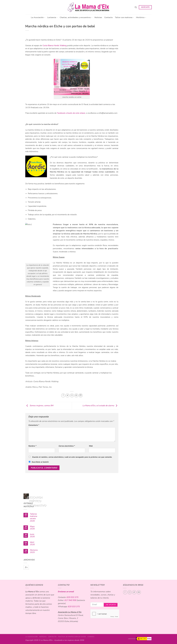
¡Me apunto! (110, 605)
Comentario (33, 425)
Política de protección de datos (72, 637)
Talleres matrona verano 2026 (33, 517)
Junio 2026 (32, 535)
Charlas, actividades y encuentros (75, 17)
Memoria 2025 (33, 551)
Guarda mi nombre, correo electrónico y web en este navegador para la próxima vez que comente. (72, 457)
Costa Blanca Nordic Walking (55, 45)
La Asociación (37, 17)
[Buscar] (136, 7)
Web (91, 446)
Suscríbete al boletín (40, 462)
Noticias (98, 17)
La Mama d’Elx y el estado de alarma (98, 405)
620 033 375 (72, 597)
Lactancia (51, 17)
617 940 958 (70, 600)
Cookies (90, 637)
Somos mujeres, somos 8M (41, 405)
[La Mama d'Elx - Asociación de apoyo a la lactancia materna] (89, 7)
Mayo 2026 (32, 527)
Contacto (108, 17)
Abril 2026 (32, 543)
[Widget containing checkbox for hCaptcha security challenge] (104, 613)
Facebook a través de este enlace (71, 113)
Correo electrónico (67, 446)
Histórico (140, 17)
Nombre (32, 446)
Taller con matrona (123, 17)
